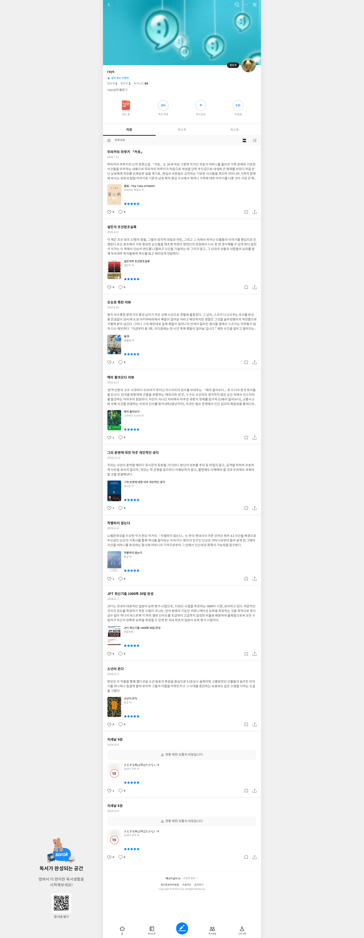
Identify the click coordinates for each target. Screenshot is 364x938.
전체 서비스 (255, 5)
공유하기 (255, 212)
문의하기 (198, 885)
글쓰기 (182, 928)
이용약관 (186, 885)
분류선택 (109, 140)
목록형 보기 (255, 140)
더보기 (246, 5)
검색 (237, 5)
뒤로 (109, 5)
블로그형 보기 (244, 140)
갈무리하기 (246, 212)
